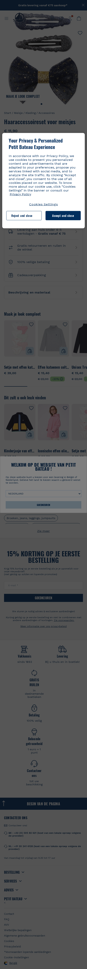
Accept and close (63, 215)
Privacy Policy (20, 194)
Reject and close (21, 215)
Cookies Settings (43, 204)
